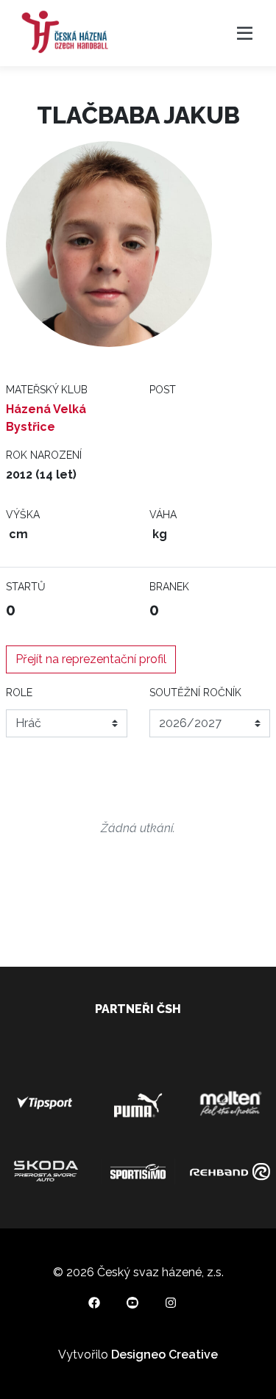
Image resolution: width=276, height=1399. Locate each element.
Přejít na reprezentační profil (90, 659)
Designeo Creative (164, 1355)
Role (19, 692)
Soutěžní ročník (195, 692)
